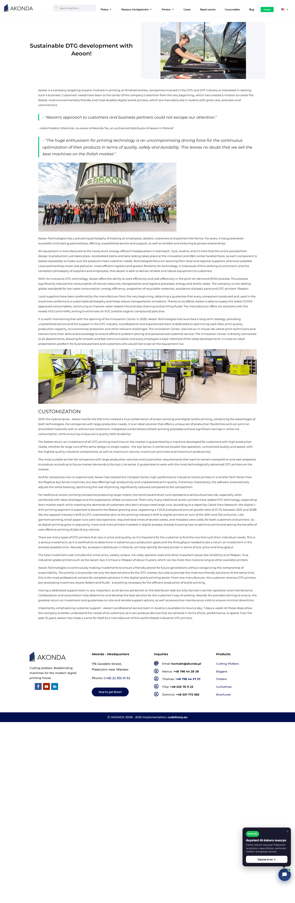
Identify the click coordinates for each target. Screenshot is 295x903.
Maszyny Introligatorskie (135, 9)
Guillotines (224, 686)
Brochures (223, 694)
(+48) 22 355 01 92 (117, 678)
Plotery (104, 9)
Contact (267, 9)
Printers (166, 9)
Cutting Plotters (227, 663)
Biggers (221, 671)
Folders (221, 679)
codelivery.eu (177, 717)
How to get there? (110, 692)
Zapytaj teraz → (266, 859)
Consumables (232, 9)
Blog (251, 9)
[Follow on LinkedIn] (54, 686)
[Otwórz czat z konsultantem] (284, 874)
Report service (208, 9)
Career (187, 9)
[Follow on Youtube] (46, 686)
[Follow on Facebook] (38, 686)
